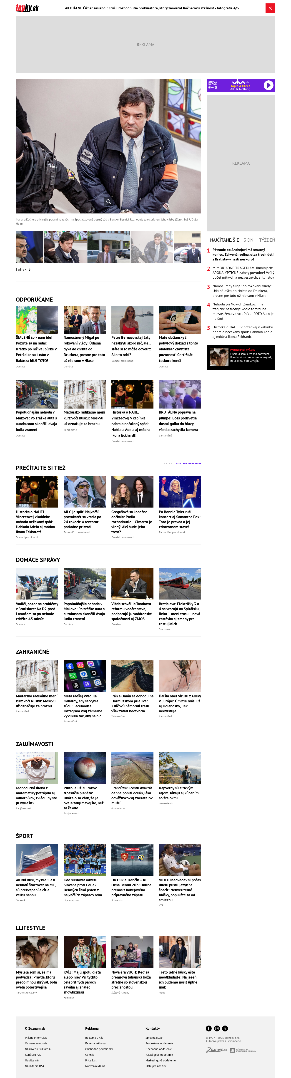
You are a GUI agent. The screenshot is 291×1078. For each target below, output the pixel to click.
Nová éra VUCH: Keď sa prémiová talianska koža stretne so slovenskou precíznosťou (131, 980)
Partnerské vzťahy (26, 992)
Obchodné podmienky (99, 1049)
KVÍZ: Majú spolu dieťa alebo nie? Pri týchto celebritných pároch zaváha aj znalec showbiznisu (82, 982)
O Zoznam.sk (35, 1028)
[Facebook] (209, 1029)
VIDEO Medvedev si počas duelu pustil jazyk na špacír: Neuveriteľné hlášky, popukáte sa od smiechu (180, 889)
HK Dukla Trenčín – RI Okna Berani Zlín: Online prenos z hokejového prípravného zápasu (131, 887)
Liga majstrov (71, 900)
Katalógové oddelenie (159, 1055)
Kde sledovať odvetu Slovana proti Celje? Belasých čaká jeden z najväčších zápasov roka (83, 887)
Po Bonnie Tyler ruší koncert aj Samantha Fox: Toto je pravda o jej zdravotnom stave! (180, 519)
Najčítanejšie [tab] (224, 240)
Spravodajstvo (154, 1038)
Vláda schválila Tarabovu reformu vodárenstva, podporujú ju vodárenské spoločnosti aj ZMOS (131, 611)
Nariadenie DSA (35, 1066)
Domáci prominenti (27, 537)
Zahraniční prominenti (77, 532)
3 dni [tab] (249, 240)
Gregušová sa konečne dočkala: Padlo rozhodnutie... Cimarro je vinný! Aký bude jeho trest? (131, 521)
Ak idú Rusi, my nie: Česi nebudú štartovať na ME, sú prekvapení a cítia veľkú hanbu (35, 887)
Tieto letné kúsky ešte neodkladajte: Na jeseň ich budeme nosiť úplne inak (178, 980)
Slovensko (117, 900)
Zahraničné (32, 651)
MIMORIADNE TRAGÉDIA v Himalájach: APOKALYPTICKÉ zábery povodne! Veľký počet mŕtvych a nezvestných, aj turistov (243, 272)
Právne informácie (36, 1038)
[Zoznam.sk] (218, 1051)
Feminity (69, 997)
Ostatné (20, 900)
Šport (24, 836)
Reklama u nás (94, 1038)
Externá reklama (95, 1043)
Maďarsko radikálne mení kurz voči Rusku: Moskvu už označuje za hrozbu (37, 701)
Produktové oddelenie (159, 1043)
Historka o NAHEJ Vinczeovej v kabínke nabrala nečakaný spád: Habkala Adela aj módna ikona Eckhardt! (35, 521)
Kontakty (153, 1028)
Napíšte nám (32, 1060)
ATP (161, 905)
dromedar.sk (118, 808)
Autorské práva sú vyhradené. (224, 1041)
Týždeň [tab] (267, 240)
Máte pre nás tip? (156, 1066)
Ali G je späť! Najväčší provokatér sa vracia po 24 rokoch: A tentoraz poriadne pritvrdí (82, 519)
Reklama (92, 1028)
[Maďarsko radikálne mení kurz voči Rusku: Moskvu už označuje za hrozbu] (37, 675)
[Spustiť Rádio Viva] (240, 81)
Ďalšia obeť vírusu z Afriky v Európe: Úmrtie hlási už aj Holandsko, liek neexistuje (180, 704)
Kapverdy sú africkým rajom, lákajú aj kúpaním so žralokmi (179, 793)
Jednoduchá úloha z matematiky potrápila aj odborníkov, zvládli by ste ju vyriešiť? (36, 795)
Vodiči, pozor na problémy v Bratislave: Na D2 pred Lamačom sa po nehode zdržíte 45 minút (37, 611)
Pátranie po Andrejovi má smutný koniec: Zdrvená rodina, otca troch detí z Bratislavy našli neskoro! (243, 254)
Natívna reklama (95, 1066)
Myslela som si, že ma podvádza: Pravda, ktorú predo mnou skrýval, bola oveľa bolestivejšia (36, 980)
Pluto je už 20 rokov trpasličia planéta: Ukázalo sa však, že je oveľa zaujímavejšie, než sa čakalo (83, 798)
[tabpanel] (241, 293)
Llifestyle (30, 928)
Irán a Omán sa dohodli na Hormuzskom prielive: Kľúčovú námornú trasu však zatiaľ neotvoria (132, 704)
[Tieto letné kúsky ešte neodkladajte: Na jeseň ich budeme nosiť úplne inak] (180, 952)
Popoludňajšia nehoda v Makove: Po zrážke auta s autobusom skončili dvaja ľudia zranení (84, 611)
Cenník (89, 1055)
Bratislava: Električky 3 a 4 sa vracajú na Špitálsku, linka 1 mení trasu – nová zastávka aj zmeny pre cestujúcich (179, 613)
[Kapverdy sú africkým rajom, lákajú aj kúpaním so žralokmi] (180, 768)
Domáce (20, 624)
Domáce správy (38, 559)
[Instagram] (217, 1029)
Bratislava (165, 629)
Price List (90, 1060)
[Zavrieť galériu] (270, 8)
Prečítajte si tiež (40, 467)
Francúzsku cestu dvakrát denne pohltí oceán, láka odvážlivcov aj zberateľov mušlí (131, 795)
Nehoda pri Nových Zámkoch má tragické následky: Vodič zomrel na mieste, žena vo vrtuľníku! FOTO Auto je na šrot (243, 311)
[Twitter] (225, 1029)
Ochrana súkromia (36, 1043)
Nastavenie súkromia (37, 1049)
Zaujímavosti (34, 744)
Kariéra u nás (33, 1055)
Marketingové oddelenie (161, 1060)
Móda (162, 992)
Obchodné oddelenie (159, 1049)
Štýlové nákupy (120, 992)
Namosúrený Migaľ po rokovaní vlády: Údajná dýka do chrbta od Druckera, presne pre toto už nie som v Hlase (242, 291)
